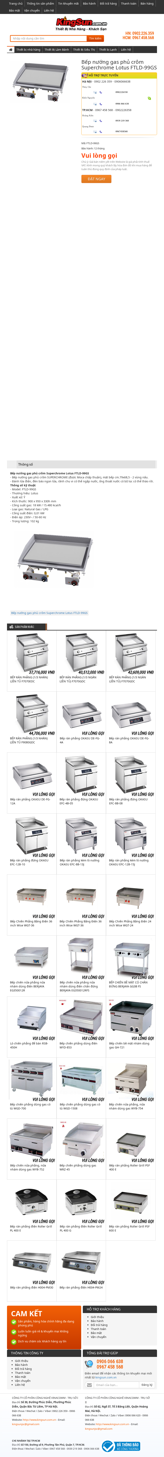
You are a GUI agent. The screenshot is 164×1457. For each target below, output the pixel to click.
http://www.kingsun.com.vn (40, 1420)
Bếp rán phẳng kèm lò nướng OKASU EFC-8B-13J (79, 862)
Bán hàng (147, 3)
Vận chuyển (32, 10)
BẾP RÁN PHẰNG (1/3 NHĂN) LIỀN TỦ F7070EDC (29, 679)
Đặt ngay (96, 178)
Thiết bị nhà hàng (28, 49)
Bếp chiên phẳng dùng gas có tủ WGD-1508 (80, 1106)
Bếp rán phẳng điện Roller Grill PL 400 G (81, 1228)
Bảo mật (14, 10)
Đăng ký (147, 1385)
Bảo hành (89, 3)
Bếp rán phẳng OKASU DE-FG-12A (30, 801)
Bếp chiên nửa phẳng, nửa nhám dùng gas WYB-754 (127, 1106)
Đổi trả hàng (108, 3)
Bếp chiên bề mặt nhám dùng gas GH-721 (129, 1045)
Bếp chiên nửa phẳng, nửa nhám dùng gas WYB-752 (28, 1167)
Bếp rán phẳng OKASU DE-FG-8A (129, 740)
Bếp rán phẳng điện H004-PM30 (31, 1287)
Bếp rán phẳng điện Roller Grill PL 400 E (31, 1228)
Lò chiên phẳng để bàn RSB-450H (29, 1045)
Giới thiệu (97, 1317)
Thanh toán (128, 3)
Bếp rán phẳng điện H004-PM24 (81, 1287)
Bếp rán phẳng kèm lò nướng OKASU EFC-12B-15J (129, 862)
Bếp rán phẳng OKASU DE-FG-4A (80, 740)
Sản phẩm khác (24, 627)
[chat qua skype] (149, 98)
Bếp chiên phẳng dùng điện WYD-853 (78, 1045)
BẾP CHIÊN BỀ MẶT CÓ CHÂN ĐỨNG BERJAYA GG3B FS (128, 984)
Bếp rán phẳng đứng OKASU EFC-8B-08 (128, 801)
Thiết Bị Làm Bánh (57, 49)
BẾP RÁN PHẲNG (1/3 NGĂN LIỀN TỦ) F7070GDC (78, 679)
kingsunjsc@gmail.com (25, 1424)
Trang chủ (16, 3)
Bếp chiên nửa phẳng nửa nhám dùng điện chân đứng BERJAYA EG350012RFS (79, 986)
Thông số (25, 464)
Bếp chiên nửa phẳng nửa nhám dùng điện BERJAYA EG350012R (27, 986)
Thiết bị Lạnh (108, 49)
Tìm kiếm (95, 38)
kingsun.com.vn (106, 1377)
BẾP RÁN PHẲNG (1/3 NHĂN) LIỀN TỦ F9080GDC (29, 740)
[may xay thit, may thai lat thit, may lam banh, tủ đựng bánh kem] (82, 23)
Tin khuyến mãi (68, 3)
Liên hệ (49, 10)
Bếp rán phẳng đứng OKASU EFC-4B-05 (79, 801)
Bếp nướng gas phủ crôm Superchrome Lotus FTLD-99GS (49, 613)
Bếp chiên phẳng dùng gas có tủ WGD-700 (30, 1106)
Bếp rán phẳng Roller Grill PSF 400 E (129, 1167)
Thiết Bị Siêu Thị (84, 49)
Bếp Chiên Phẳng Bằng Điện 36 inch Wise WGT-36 (31, 923)
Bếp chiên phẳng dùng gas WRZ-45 (78, 1167)
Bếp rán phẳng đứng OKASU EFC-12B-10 (29, 862)
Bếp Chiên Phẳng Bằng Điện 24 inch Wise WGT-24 (130, 923)
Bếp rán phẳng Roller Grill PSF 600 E (129, 1228)
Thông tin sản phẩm (40, 3)
